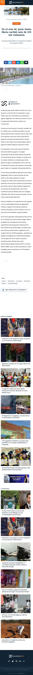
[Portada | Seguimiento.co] (16, 656)
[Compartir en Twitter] (10, 62)
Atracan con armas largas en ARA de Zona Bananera (14, 616)
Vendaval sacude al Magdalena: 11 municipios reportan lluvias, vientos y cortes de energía (14, 565)
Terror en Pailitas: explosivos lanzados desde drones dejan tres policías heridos (15, 591)
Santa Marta (27, 281)
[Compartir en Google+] (14, 62)
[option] (16, 77)
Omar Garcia (11, 281)
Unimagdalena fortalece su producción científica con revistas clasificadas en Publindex (15, 443)
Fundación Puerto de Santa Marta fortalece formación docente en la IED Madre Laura (14, 391)
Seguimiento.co (12, 102)
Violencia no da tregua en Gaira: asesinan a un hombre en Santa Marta (16, 339)
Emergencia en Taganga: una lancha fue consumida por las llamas (15, 417)
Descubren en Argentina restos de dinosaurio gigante (13, 641)
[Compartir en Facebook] (6, 62)
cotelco (4, 281)
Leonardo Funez (21, 673)
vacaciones (19, 281)
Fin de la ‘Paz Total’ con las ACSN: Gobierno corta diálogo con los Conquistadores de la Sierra (13, 513)
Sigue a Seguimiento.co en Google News (15, 289)
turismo (4, 283)
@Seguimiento (15, 104)
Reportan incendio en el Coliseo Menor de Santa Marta (16, 365)
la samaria (16, 23)
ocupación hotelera (12, 283)
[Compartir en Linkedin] (18, 62)
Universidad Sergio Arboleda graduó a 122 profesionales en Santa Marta (16, 469)
